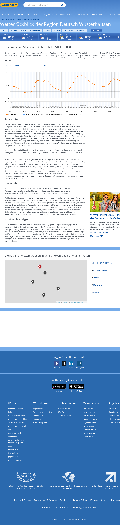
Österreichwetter (90, 419)
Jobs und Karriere (22, 500)
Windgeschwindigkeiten (42, 412)
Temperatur (38, 415)
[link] (6, 14)
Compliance (47, 507)
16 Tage (57, 30)
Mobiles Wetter (67, 403)
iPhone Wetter (64, 408)
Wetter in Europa (90, 426)
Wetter (12, 403)
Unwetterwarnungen (16, 415)
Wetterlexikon (89, 433)
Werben (11, 429)
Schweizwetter (89, 415)
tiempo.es (12, 446)
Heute (4, 30)
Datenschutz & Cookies (45, 500)
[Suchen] (61, 4)
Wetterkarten (41, 403)
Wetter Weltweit (89, 429)
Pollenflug (81, 30)
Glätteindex (113, 412)
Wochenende (35, 30)
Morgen (14, 30)
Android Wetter (64, 415)
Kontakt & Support (99, 500)
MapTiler (65, 302)
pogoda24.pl (13, 456)
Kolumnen (12, 412)
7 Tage (47, 30)
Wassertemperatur (40, 422)
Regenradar (68, 30)
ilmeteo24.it (13, 453)
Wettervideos (91, 403)
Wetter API (12, 437)
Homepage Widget (15, 433)
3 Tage (23, 30)
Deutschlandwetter (91, 412)
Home (2, 19)
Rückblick (97, 30)
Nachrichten (88, 408)
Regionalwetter (89, 422)
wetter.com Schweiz (16, 422)
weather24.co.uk (15, 460)
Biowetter (112, 408)
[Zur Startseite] (9, 5)
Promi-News (88, 437)
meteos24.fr (13, 449)
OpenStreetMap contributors (78, 302)
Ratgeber (114, 403)
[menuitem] (6, 14)
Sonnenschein (39, 419)
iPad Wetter (63, 412)
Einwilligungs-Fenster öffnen (74, 500)
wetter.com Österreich (17, 426)
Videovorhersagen (15, 408)
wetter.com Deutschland (18, 419)
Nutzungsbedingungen (84, 507)
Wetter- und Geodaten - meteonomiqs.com (17, 441)
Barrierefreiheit (62, 507)
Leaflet (58, 302)
